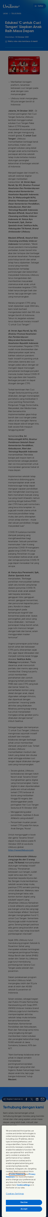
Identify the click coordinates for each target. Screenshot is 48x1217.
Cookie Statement (17, 1174)
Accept (24, 1209)
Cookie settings (23, 1185)
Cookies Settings (15, 1194)
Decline (24, 1202)
